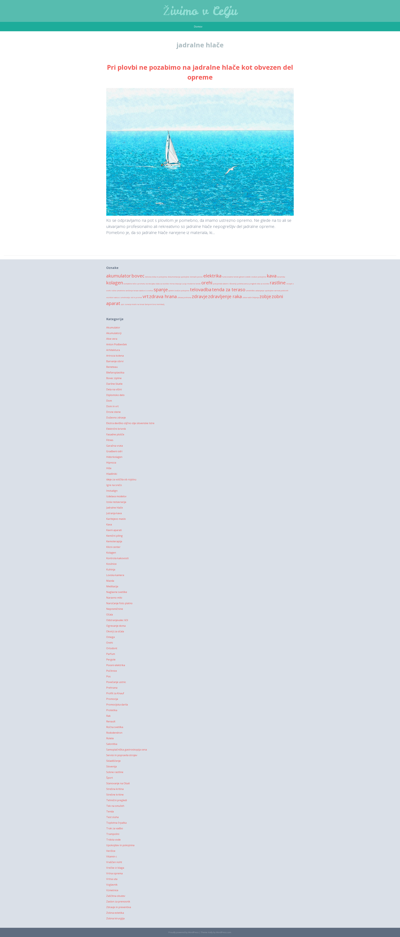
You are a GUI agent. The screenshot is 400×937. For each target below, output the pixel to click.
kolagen (114, 283)
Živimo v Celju (200, 11)
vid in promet (136, 297)
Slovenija (111, 766)
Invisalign (112, 490)
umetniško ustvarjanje (255, 291)
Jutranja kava (114, 513)
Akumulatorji (113, 333)
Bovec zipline (114, 378)
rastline (278, 283)
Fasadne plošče (115, 434)
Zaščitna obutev (115, 896)
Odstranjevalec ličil (117, 620)
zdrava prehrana (184, 297)
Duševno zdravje (116, 417)
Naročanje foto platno (119, 603)
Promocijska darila (117, 704)
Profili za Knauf (115, 693)
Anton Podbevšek (116, 344)
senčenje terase (132, 291)
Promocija (112, 699)
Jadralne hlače (114, 507)
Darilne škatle (114, 383)
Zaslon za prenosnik (118, 901)
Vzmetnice (112, 890)
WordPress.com (223, 932)
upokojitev (269, 291)
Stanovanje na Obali (118, 783)
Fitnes (109, 440)
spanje (161, 289)
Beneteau (112, 367)
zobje (265, 296)
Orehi (109, 642)
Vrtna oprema (114, 873)
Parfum (110, 654)
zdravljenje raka (225, 296)
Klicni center (113, 547)
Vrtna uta (111, 879)
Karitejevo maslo (116, 519)
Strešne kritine (115, 794)
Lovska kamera (115, 575)
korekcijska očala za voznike (157, 284)
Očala (109, 614)
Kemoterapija (114, 541)
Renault (110, 721)
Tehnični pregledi (116, 800)
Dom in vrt (112, 406)
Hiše (108, 468)
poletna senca (243, 284)
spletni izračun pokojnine (178, 291)
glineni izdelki (245, 277)
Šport (109, 777)
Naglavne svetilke (116, 592)
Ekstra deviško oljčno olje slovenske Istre (130, 423)
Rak (108, 716)
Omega (110, 637)
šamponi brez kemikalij (154, 304)
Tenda (110, 811)
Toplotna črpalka (116, 822)
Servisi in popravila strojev (121, 755)
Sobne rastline (114, 772)
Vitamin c (111, 856)
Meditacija (112, 586)
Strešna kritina (115, 789)
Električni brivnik (116, 429)
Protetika (111, 710)
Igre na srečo (114, 485)
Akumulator (113, 327)
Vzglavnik (112, 884)
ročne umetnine (118, 291)
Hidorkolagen (114, 457)
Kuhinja (110, 569)
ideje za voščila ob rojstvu (121, 479)
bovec (138, 276)
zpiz (122, 304)
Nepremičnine (114, 609)
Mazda (110, 580)
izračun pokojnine (258, 277)
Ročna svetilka (114, 727)
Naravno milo (114, 597)
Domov (198, 26)
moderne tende (194, 284)
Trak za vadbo (114, 828)
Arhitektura (113, 350)
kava (272, 276)
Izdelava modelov (116, 496)
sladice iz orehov (146, 291)
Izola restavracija (116, 502)
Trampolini (112, 834)
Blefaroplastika (115, 372)
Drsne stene (113, 412)
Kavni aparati (114, 530)
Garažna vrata (114, 445)
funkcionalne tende (230, 277)
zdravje (200, 296)
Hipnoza (111, 462)
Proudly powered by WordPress (183, 932)
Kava (109, 524)
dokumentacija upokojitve (178, 277)
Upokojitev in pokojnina (120, 845)
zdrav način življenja (250, 297)
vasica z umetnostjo (122, 297)
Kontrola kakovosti (117, 558)
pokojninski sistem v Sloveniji (225, 284)
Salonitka (111, 744)
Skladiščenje (113, 761)
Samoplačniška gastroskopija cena (126, 749)
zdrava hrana (163, 296)
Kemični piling (114, 535)
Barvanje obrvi (114, 361)
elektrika (212, 276)
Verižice (110, 851)
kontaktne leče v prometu (134, 284)
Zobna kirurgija (115, 918)
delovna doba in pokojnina (156, 277)
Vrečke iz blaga (115, 867)
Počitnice (111, 671)
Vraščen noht (114, 862)
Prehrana (111, 687)
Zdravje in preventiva (118, 907)
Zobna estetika (115, 912)
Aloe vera (111, 338)
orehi (206, 283)
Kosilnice (111, 564)
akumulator (118, 276)
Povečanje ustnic (116, 682)
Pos (108, 676)
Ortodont (111, 648)
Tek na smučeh (115, 806)
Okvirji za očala (115, 631)
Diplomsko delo (115, 395)
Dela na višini (114, 389)
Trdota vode (113, 839)
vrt (146, 296)
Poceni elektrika (115, 665)
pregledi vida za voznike (259, 284)
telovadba (200, 289)
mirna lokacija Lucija (178, 284)
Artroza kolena (115, 355)
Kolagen (111, 552)
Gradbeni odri (114, 451)
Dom (109, 400)
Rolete (110, 738)
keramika (281, 277)
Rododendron (114, 732)
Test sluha (112, 817)
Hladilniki (111, 474)
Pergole (110, 659)
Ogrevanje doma (116, 625)
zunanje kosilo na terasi (134, 304)
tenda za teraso (228, 289)
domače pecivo (196, 277)
